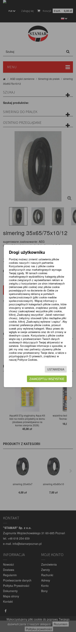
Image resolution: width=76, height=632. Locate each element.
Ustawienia (55, 369)
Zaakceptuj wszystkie (46, 379)
